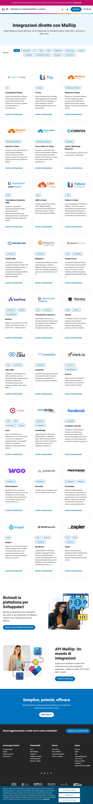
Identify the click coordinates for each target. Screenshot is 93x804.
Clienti (76, 751)
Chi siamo (77, 749)
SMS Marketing (34, 751)
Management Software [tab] (43, 55)
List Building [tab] (28, 55)
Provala (76, 9)
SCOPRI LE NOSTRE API (65, 679)
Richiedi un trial (7, 756)
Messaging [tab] (57, 55)
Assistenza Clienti (7, 749)
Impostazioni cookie (69, 790)
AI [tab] (34, 50)
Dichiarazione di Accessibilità (82, 765)
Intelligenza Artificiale (35, 756)
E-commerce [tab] (58, 50)
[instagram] (51, 773)
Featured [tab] (80, 50)
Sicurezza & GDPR (79, 761)
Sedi (76, 754)
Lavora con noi (78, 758)
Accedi (86, 9)
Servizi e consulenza (57, 756)
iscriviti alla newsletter (78, 731)
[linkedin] (45, 773)
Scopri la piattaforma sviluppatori (19, 627)
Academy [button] (42, 9)
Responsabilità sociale (80, 756)
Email (31, 749)
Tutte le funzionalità (35, 758)
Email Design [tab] (70, 50)
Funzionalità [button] (16, 9)
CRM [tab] (48, 50)
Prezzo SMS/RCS (56, 751)
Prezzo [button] (35, 9)
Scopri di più (77, 3)
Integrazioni (27, 9)
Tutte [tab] (16, 50)
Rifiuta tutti (69, 795)
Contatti (5, 751)
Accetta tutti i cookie (69, 800)
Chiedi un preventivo (8, 754)
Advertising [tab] (26, 50)
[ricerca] (62, 9)
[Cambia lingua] (67, 9)
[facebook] (41, 773)
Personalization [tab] (69, 55)
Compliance (78, 763)
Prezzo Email (55, 749)
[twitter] (48, 773)
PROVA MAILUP (46, 715)
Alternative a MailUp (35, 761)
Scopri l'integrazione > (14, 114)
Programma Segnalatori (58, 754)
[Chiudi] (90, 795)
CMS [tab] (41, 50)
